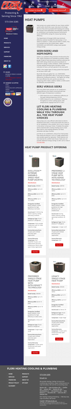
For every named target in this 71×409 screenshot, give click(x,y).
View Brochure (32, 182)
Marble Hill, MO (57, 389)
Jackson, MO (47, 389)
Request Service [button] (58, 10)
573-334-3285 (41, 142)
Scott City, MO (62, 392)
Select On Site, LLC (52, 401)
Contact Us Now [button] (35, 10)
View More (35, 252)
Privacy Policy (14, 383)
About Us (7, 61)
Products (7, 43)
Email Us (43, 378)
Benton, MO (43, 387)
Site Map (25, 383)
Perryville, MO (52, 392)
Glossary (12, 386)
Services (7, 47)
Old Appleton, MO (56, 391)
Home (6, 38)
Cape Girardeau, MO (55, 387)
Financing (7, 56)
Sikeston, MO (43, 394)
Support (7, 52)
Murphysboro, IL (44, 391)
